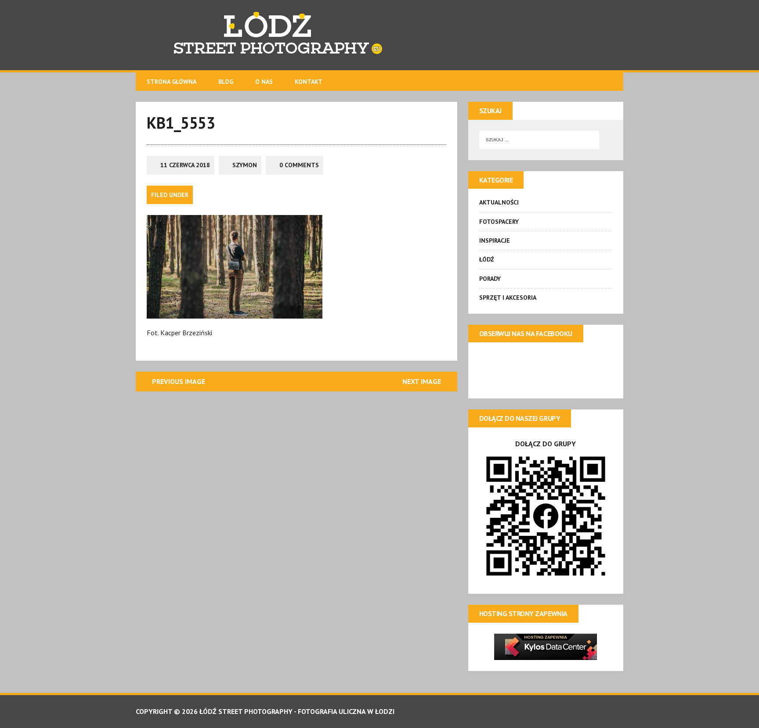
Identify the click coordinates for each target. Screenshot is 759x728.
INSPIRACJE (494, 240)
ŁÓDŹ (486, 259)
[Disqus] (296, 512)
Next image (421, 381)
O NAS (264, 82)
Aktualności (499, 202)
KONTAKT (308, 82)
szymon (244, 165)
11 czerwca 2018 (185, 165)
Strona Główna (171, 82)
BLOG (225, 82)
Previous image (178, 381)
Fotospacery (499, 222)
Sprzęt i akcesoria (507, 297)
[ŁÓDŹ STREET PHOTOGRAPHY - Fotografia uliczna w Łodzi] (379, 35)
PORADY (490, 279)
